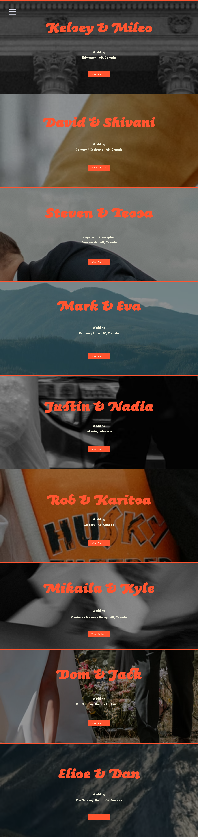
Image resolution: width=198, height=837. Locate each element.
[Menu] (12, 11)
